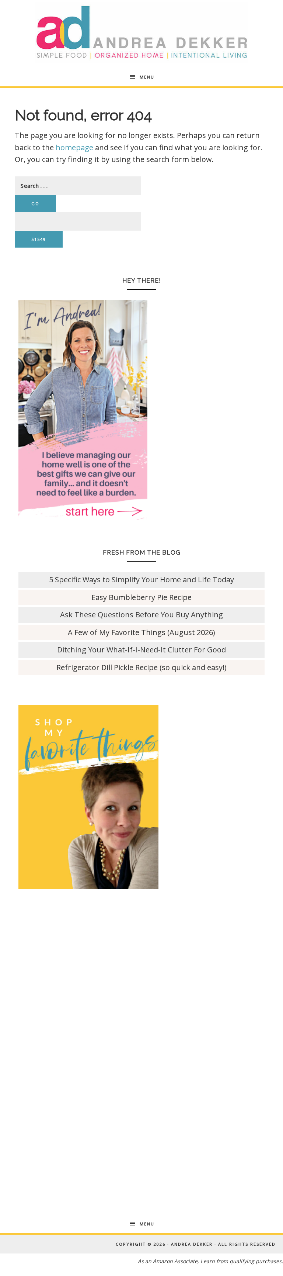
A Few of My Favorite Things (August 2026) (141, 632)
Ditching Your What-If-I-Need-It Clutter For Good (141, 650)
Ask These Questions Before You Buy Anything (141, 615)
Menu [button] (147, 77)
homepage (74, 147)
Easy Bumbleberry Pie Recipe (141, 597)
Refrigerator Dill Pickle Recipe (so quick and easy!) (141, 667)
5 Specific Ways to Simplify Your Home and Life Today (141, 579)
